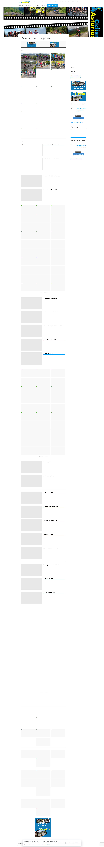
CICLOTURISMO (53, 1)
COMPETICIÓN (44, 1)
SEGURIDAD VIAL (65, 1)
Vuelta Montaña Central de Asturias (24, 5)
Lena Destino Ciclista (74, 1)
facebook (19, 843)
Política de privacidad (76, 77)
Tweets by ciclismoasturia (77, 122)
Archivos (73, 73)
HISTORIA (59, 1)
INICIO (34, 1)
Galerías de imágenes (52, 5)
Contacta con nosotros (76, 158)
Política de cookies (46, 844)
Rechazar (69, 842)
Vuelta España (36, 5)
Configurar (77, 842)
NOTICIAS (39, 1)
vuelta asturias (44, 5)
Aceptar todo (62, 842)
